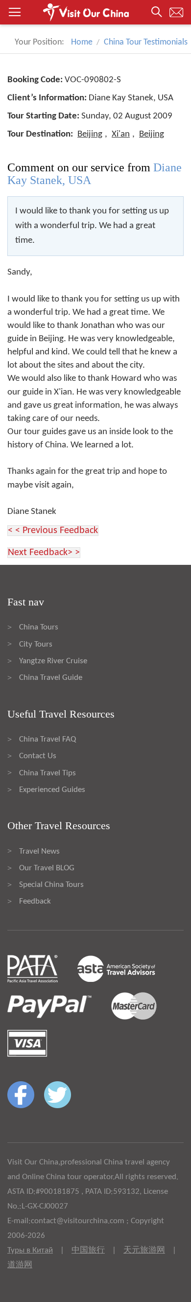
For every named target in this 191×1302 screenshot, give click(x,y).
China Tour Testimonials (146, 42)
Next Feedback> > (44, 553)
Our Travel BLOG (46, 868)
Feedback (35, 901)
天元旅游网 (144, 1250)
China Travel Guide (50, 678)
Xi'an (121, 134)
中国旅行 (88, 1250)
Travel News (39, 851)
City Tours (35, 644)
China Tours (38, 627)
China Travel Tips (47, 773)
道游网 (19, 1265)
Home (82, 42)
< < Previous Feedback (53, 530)
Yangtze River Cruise (53, 661)
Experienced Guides (52, 790)
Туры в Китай (30, 1250)
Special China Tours (51, 885)
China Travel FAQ (47, 739)
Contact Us (37, 756)
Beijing (89, 134)
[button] (95, 12)
